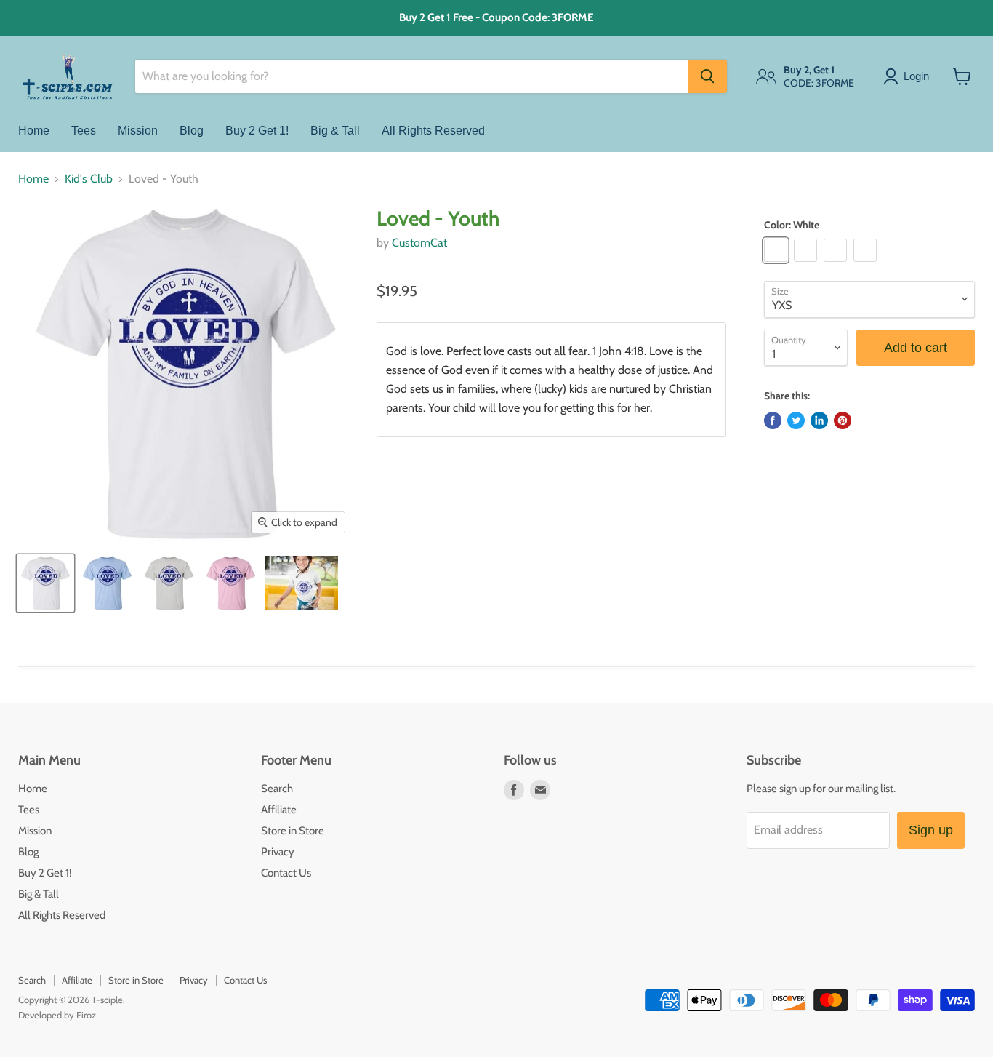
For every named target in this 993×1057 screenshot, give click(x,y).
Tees (83, 130)
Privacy (277, 851)
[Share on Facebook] (772, 420)
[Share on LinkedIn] (819, 420)
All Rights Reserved (433, 130)
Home (33, 130)
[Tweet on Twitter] (796, 420)
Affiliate (279, 809)
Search (277, 788)
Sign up (931, 830)
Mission (138, 130)
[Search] (707, 76)
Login (916, 76)
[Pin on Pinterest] (842, 420)
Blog (192, 130)
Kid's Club (89, 179)
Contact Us (286, 872)
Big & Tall (335, 130)
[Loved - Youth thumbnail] (45, 583)
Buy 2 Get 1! (257, 130)
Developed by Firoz (57, 1015)
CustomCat (419, 243)
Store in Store (292, 830)
